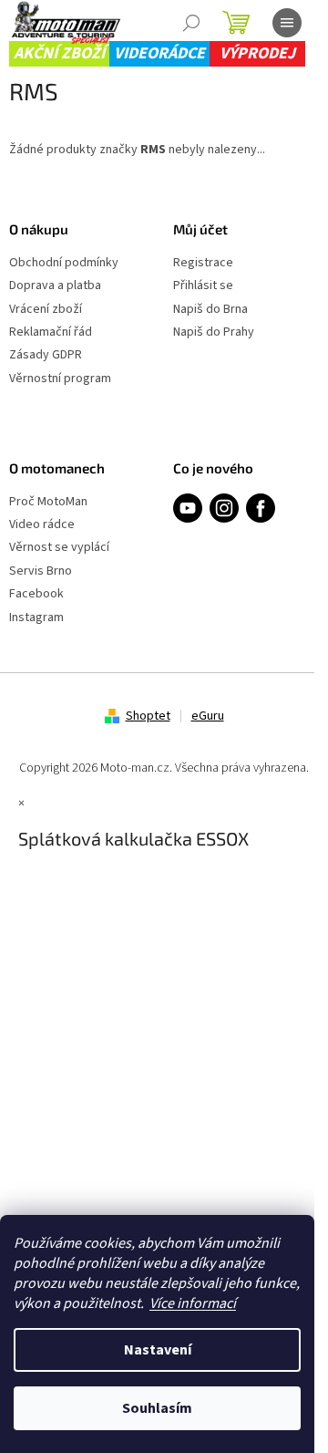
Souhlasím (157, 1408)
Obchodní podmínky (63, 263)
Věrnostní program (60, 379)
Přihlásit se (203, 286)
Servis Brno (40, 571)
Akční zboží (59, 53)
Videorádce (159, 53)
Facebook (36, 594)
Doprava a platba (55, 286)
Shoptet (148, 716)
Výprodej (257, 53)
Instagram (36, 618)
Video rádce (42, 525)
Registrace (203, 263)
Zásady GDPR (45, 355)
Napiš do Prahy (213, 332)
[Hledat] (191, 23)
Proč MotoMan (48, 502)
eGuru (207, 716)
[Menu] (287, 23)
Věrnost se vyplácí (59, 547)
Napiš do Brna (210, 309)
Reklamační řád (50, 332)
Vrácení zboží (45, 309)
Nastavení (157, 1350)
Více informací (192, 1303)
